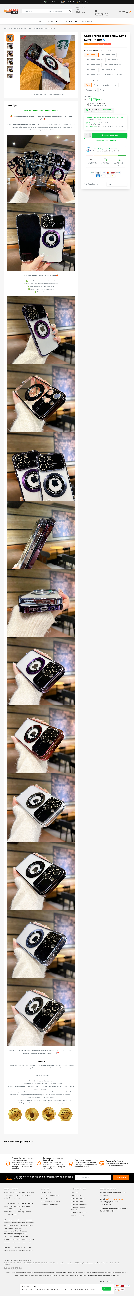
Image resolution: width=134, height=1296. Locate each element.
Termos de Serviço (77, 1216)
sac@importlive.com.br (114, 1199)
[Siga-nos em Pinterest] (12, 1268)
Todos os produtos (20, 28)
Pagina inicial (8, 28)
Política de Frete (76, 1201)
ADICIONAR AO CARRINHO (105, 141)
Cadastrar (121, 1177)
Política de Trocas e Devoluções (77, 1209)
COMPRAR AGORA (111, 135)
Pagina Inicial (46, 1192)
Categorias (51, 21)
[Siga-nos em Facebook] (5, 1268)
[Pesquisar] (69, 11)
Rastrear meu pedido (69, 21)
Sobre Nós (45, 1198)
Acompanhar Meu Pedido (50, 1195)
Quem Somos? (87, 21)
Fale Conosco (75, 1195)
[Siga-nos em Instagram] (9, 1268)
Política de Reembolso (78, 1205)
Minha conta (81, 12)
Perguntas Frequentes (49, 1205)
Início (41, 21)
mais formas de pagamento (99, 105)
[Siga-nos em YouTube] (16, 1268)
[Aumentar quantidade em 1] (90, 134)
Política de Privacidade (78, 1213)
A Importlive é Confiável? (50, 1201)
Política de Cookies (77, 1198)
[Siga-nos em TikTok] (20, 1268)
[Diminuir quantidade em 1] (90, 136)
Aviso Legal (74, 1192)
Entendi (106, 1289)
